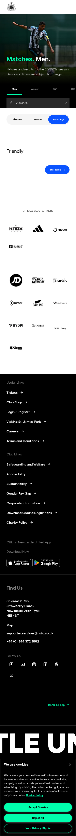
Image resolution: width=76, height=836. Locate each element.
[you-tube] (23, 664)
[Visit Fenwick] (60, 280)
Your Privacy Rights (38, 828)
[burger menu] (66, 7)
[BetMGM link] (38, 280)
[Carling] (38, 303)
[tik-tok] (11, 664)
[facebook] (45, 664)
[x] (11, 675)
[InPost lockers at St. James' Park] (15, 303)
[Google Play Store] (46, 563)
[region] (38, 797)
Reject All (38, 818)
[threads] (57, 664)
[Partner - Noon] (60, 225)
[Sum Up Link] (15, 246)
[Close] (70, 764)
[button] (38, 102)
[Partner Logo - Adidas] (38, 225)
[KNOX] (15, 225)
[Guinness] (38, 325)
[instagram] (34, 664)
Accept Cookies (38, 807)
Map (9, 625)
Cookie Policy (34, 795)
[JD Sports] (15, 280)
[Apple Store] (18, 563)
